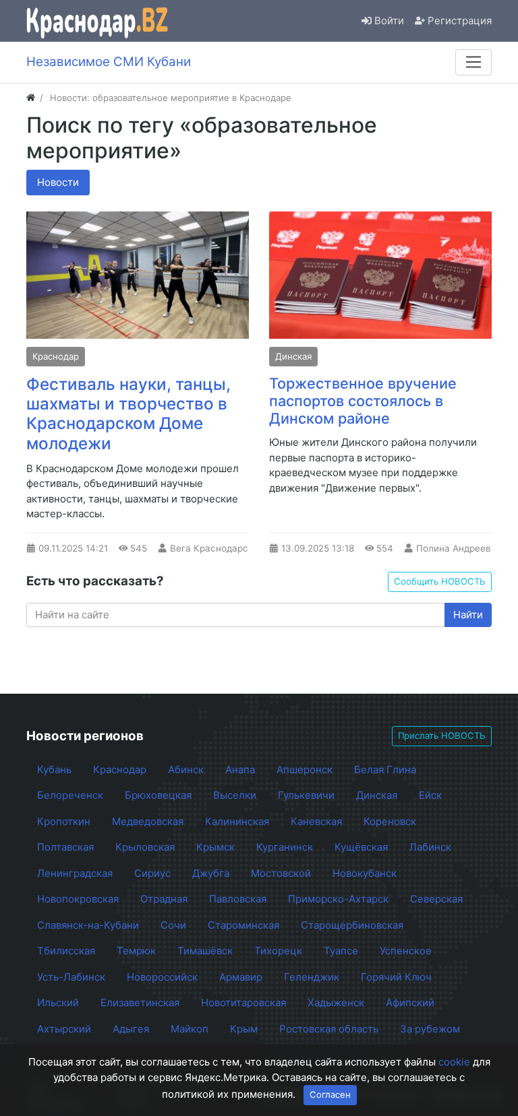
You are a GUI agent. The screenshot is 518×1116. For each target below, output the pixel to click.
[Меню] (473, 62)
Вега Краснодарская (217, 548)
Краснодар (55, 356)
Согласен (330, 1094)
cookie (454, 1061)
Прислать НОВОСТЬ (442, 735)
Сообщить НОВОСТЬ (440, 581)
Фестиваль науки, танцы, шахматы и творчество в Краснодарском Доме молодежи (128, 413)
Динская (293, 356)
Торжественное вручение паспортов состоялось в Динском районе (363, 400)
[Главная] (30, 97)
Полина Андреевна (459, 548)
